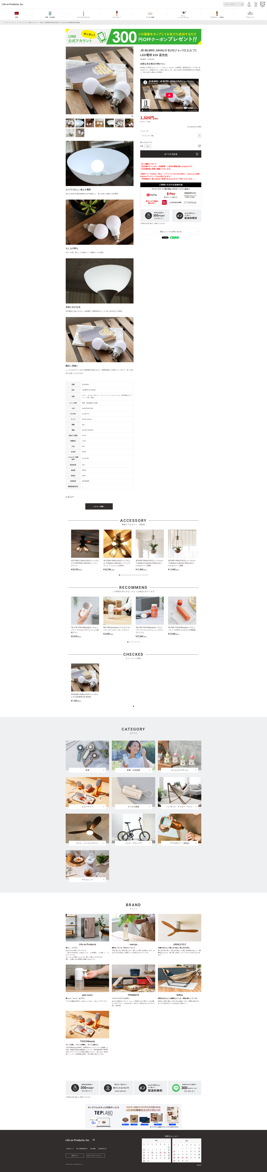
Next (131, 80)
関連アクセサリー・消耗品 (36, 22)
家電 (16, 17)
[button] (119, 575)
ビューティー (117, 17)
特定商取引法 (102, 1148)
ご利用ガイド (70, 1148)
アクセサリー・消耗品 (217, 17)
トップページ (7, 22)
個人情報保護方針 (82, 1148)
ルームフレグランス (83, 17)
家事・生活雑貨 (50, 17)
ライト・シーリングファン (183, 16)
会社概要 (93, 1148)
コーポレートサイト (95, 1155)
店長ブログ (74, 1155)
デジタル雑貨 (150, 17)
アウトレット (250, 17)
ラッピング (145, 131)
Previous (68, 80)
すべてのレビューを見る (194, 126)
